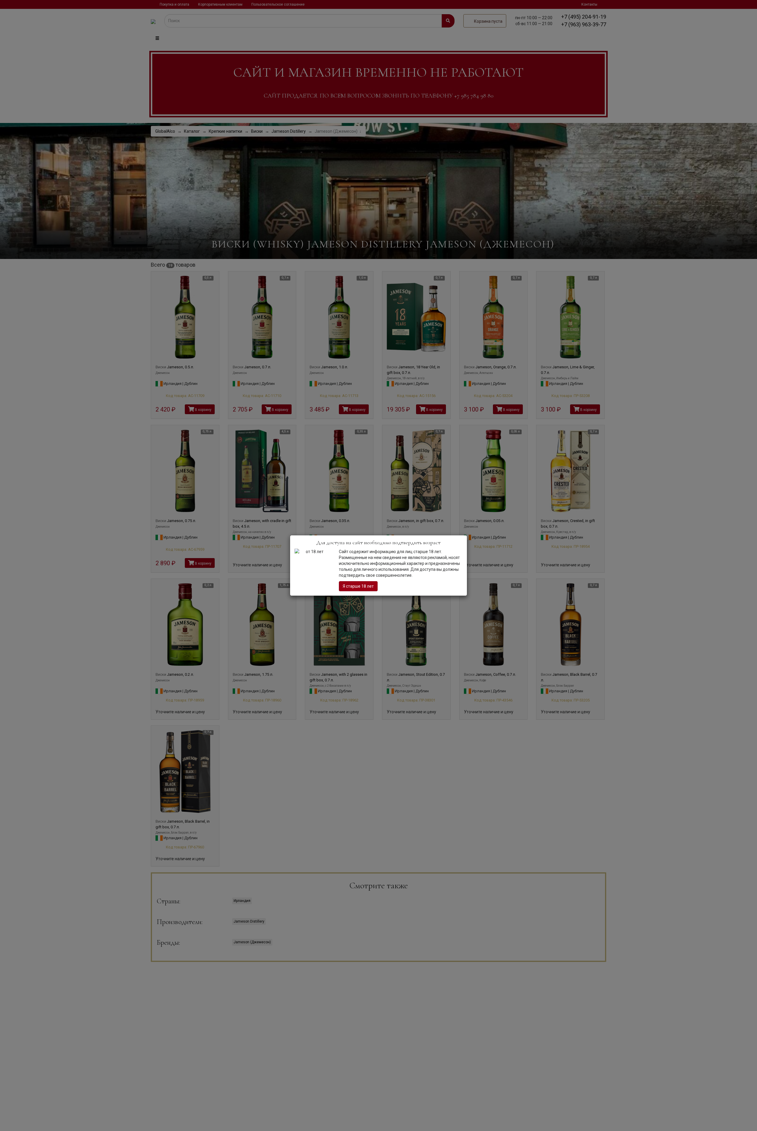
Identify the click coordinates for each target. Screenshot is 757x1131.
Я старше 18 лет (358, 586)
